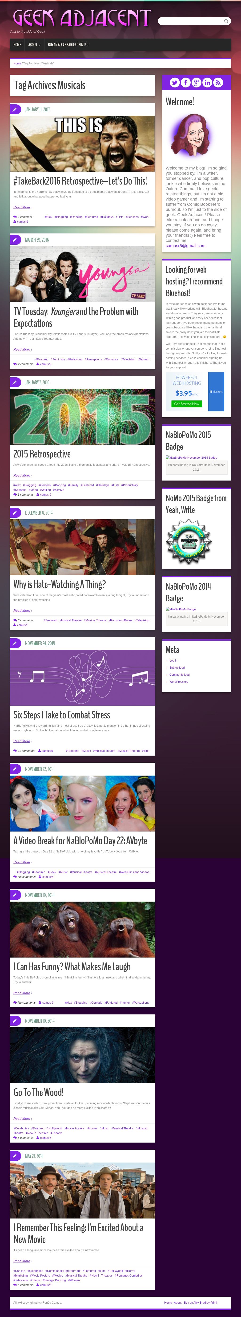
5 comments (25, 1138)
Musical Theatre (71, 620)
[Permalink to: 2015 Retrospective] (82, 417)
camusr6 (22, 221)
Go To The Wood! (38, 1092)
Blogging (62, 217)
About (31, 46)
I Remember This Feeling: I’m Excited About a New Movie (78, 1234)
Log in (173, 660)
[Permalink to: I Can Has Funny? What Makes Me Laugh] (82, 930)
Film (102, 1271)
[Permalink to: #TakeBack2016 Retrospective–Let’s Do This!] (82, 165)
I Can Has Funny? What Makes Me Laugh (72, 967)
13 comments (26, 751)
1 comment (25, 217)
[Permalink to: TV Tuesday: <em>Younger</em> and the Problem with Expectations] (82, 274)
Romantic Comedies (129, 1275)
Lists (120, 217)
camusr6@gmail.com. (186, 245)
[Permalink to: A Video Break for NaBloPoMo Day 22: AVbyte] (82, 804)
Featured (92, 217)
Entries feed (177, 667)
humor (126, 1002)
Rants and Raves (121, 620)
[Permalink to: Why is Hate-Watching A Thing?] (82, 547)
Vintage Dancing (55, 1280)
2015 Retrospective (42, 454)
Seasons (133, 217)
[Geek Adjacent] (82, 17)
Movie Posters (75, 1128)
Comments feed (179, 674)
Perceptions (94, 359)
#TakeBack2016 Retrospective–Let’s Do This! (80, 181)
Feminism (58, 359)
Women (144, 359)
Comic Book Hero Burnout (63, 1271)
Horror (131, 1271)
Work (146, 217)
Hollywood (76, 359)
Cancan (20, 1271)
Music (87, 751)
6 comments (25, 620)
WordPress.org (179, 681)
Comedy (45, 485)
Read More (21, 207)
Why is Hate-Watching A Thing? (59, 584)
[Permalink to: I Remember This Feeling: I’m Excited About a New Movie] (82, 1193)
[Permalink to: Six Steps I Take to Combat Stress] (82, 678)
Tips (146, 751)
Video (34, 490)
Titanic (36, 1280)
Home (17, 44)
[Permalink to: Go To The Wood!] (82, 1061)
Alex (49, 217)
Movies (92, 1128)
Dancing (77, 217)
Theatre (57, 1133)
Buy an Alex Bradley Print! (65, 46)
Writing (46, 490)
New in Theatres (37, 1133)
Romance (112, 359)
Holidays (107, 217)
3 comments (25, 494)
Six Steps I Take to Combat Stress (61, 715)
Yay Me (59, 490)
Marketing (21, 1275)
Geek (52, 872)
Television (128, 359)
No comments (27, 877)
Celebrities (22, 1128)
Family (74, 485)
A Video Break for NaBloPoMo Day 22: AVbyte (80, 841)
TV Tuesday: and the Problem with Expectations (75, 317)
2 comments (25, 364)
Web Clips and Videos (135, 872)
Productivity (130, 485)
